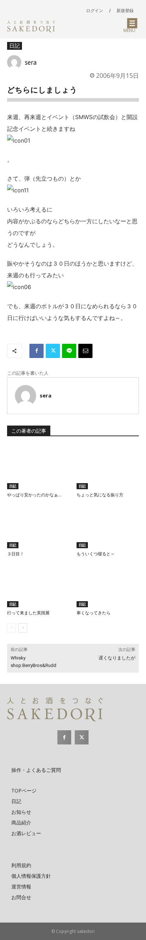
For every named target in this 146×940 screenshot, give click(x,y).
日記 (14, 45)
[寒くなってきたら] (108, 585)
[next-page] (22, 627)
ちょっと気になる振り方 (100, 494)
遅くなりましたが (117, 658)
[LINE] (69, 351)
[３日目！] (38, 526)
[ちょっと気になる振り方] (108, 467)
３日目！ (15, 553)
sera (31, 62)
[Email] (85, 351)
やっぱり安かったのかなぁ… (34, 494)
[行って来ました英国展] (38, 585)
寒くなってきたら (94, 612)
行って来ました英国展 (28, 612)
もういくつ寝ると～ (96, 553)
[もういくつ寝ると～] (108, 526)
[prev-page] (11, 627)
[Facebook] (36, 351)
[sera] (16, 62)
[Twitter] (53, 351)
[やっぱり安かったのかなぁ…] (38, 467)
